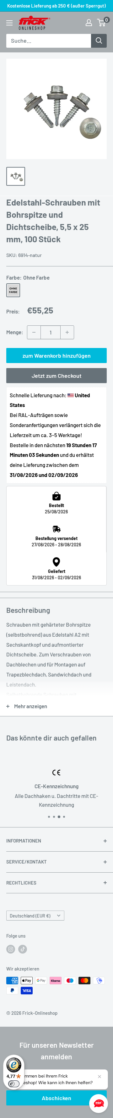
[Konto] (89, 22)
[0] (101, 22)
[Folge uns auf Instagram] (10, 949)
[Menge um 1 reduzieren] (33, 332)
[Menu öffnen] (9, 22)
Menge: (14, 332)
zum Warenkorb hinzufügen (57, 355)
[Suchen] (99, 41)
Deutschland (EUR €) (30, 915)
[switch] (13, 1083)
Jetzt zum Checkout (57, 375)
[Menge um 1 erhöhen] (67, 332)
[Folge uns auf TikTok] (22, 949)
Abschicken (56, 1097)
